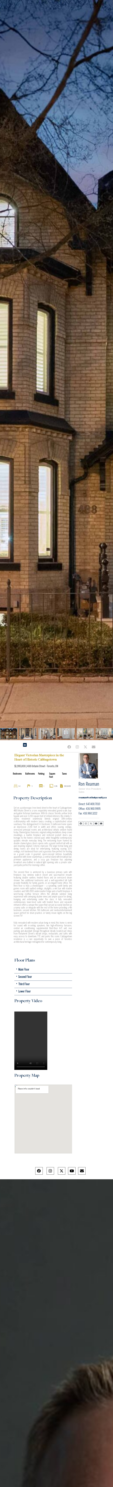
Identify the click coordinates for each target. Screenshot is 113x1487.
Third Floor (24, 984)
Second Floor (25, 977)
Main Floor (23, 969)
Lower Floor (24, 991)
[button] (25, 745)
